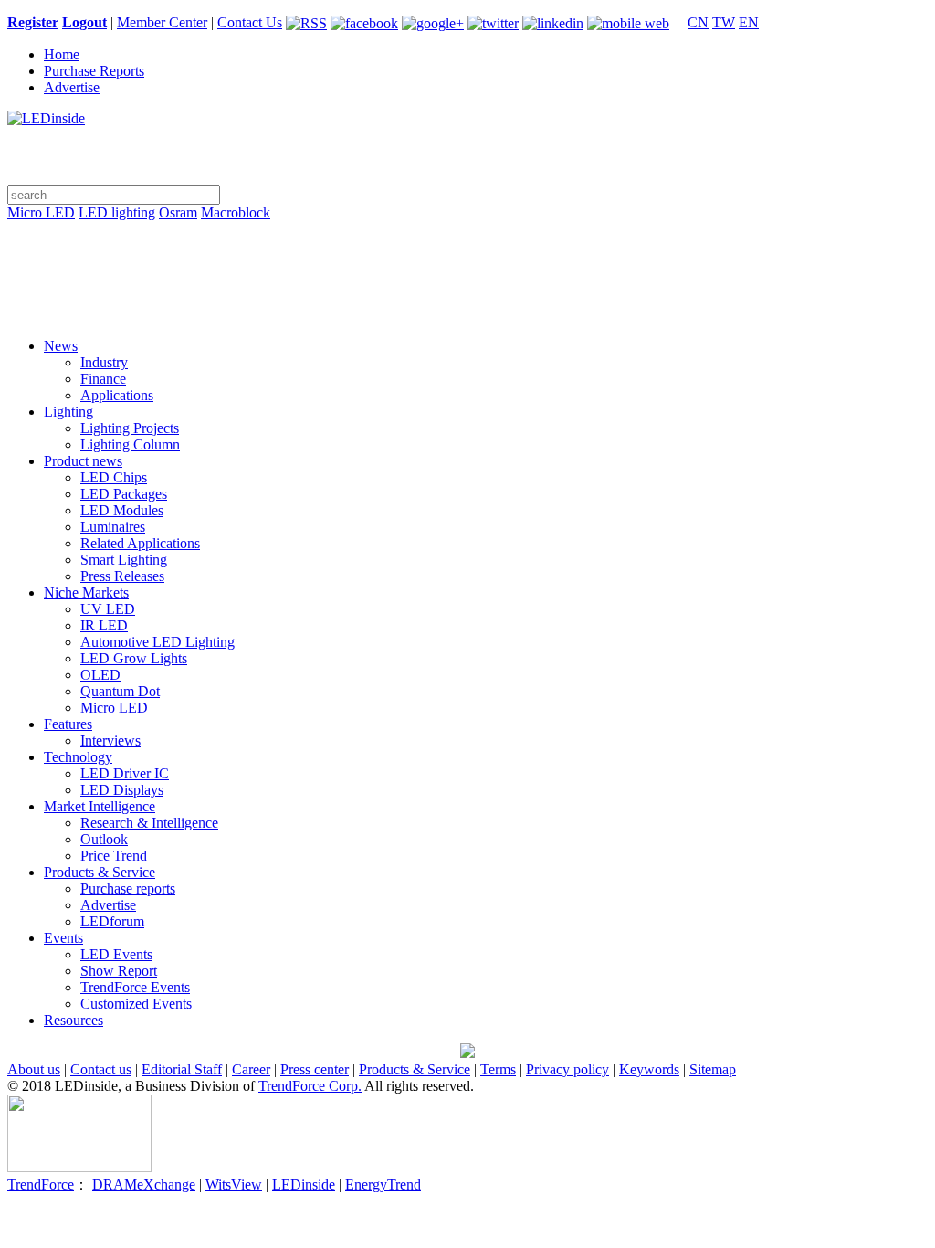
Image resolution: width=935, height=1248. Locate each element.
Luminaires (112, 526)
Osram (178, 212)
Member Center (162, 22)
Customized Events (136, 1003)
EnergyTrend (383, 1184)
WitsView (233, 1184)
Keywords (649, 1069)
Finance (103, 378)
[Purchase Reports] (467, 234)
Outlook (104, 839)
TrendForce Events (135, 987)
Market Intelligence (99, 806)
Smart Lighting (123, 559)
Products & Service (99, 872)
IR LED (104, 625)
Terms (498, 1069)
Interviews (110, 740)
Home (61, 54)
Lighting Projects (129, 428)
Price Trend (113, 855)
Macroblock (235, 212)
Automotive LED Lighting (157, 642)
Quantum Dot (120, 691)
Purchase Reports (94, 71)
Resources (73, 1020)
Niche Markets (86, 592)
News (61, 346)
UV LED (107, 609)
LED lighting (117, 212)
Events (63, 938)
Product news (83, 461)
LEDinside (303, 1184)
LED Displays (121, 790)
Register (32, 22)
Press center (314, 1069)
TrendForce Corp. (310, 1086)
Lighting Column (130, 444)
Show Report (118, 970)
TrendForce (40, 1184)
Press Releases (122, 576)
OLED (100, 674)
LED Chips (113, 477)
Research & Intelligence (149, 822)
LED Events (116, 954)
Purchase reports (127, 888)
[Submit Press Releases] (467, 285)
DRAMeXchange (143, 1184)
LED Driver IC (124, 773)
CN (698, 22)
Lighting (68, 411)
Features (68, 724)
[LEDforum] (467, 310)
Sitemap (712, 1069)
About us (33, 1069)
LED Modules (121, 510)
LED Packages (123, 494)
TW (723, 22)
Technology (78, 757)
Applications (116, 395)
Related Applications (140, 543)
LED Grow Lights (133, 658)
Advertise (72, 87)
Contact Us (249, 22)
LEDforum (112, 921)
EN (749, 22)
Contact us (100, 1069)
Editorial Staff (182, 1069)
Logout (84, 22)
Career (251, 1069)
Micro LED (41, 212)
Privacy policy (567, 1069)
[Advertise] (467, 259)
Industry (104, 362)
